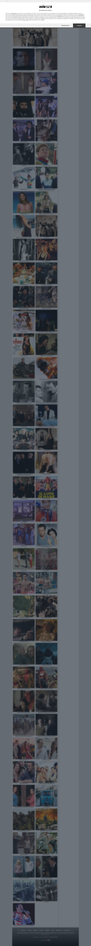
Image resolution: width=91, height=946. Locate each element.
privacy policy (26, 19)
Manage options (65, 25)
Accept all (79, 25)
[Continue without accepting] (7, 1)
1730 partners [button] (14, 13)
